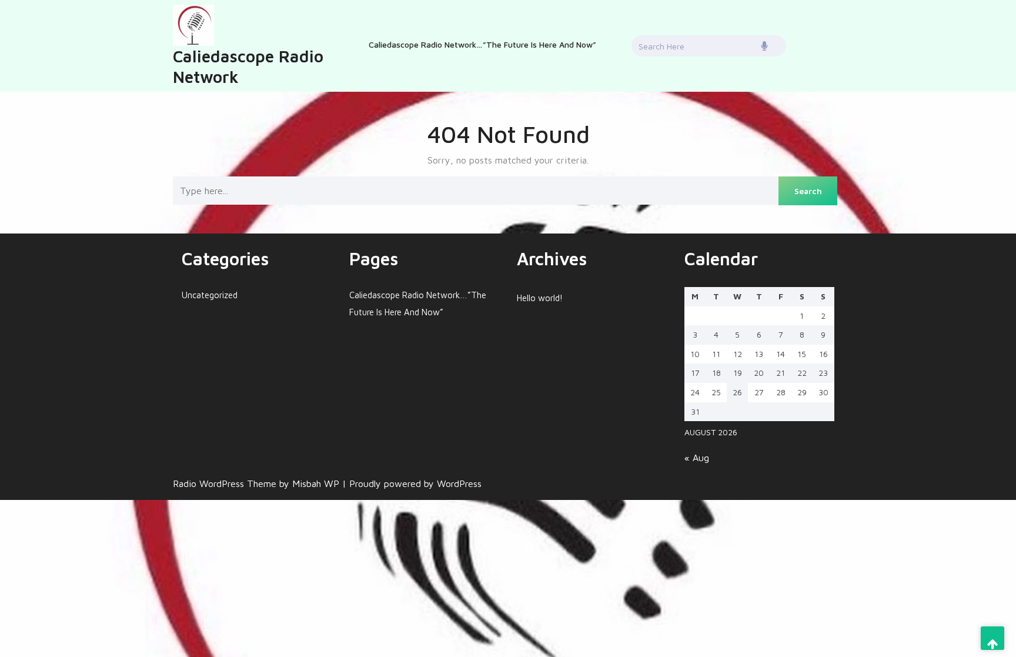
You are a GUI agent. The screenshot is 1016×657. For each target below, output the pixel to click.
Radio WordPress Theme (226, 483)
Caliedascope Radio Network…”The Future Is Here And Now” (482, 44)
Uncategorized (210, 295)
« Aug (696, 457)
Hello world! (540, 298)
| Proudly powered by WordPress (412, 483)
